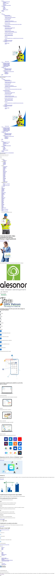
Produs (2, 78)
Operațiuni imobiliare (11, 20)
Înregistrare (5, 76)
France (4, 169)
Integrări (6, 39)
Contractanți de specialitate (6, 129)
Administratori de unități (6, 64)
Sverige (4, 180)
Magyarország (5, 171)
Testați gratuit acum (2, 529)
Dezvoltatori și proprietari (6, 63)
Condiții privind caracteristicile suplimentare (7, 560)
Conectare (3, 151)
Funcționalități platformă (6, 25)
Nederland (4, 172)
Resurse (3, 141)
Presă (4, 149)
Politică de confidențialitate (5, 558)
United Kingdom (5, 181)
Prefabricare (6, 73)
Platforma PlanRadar (7, 15)
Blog (3, 144)
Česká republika (5, 166)
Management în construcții (10, 17)
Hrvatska (3, 196)
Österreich (4, 173)
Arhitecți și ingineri (5, 66)
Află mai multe (2, 479)
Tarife (2, 74)
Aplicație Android (4, 564)
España (4, 168)
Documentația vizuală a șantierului (7, 105)
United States (5, 160)
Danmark (4, 167)
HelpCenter (4, 2)
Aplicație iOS (3, 563)
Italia (3, 170)
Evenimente (4, 4)
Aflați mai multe (2, 460)
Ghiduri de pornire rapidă (6, 1)
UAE (4, 184)
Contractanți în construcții (6, 127)
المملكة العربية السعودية (5, 209)
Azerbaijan (4, 162)
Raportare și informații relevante (9, 34)
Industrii (3, 67)
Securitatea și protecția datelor (7, 5)
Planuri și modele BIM (10, 27)
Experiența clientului (5, 3)
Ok (0, 575)
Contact (4, 6)
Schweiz (4, 176)
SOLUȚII (4, 132)
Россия (4, 174)
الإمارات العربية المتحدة (6, 185)
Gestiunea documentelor (11, 31)
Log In (8, 76)
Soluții (4, 14)
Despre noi (4, 8)
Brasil (2, 187)
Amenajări (6, 72)
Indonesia (4, 163)
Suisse (4, 179)
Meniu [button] (10, 76)
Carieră (4, 7)
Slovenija (4, 178)
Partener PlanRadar (5, 9)
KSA (2, 208)
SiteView (7, 51)
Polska (2, 201)
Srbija (4, 177)
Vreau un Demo (2, 76)
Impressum (3, 559)
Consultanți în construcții (6, 65)
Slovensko (3, 204)
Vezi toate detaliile (2, 519)
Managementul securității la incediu (9, 71)
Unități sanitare (7, 137)
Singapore (4, 164)
